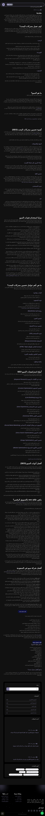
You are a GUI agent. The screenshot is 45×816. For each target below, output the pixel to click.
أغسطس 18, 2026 (32, 743)
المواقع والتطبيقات (4, 801)
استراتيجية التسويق (4, 796)
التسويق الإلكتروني (20, 769)
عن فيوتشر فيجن (18, 796)
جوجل (18, 672)
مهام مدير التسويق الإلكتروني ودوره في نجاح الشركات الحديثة (26, 759)
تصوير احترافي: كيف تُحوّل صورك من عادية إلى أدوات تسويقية (26, 746)
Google (21, 148)
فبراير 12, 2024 (37, 9)
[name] (3, 4)
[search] (7, 688)
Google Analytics (14, 269)
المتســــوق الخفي (5, 799)
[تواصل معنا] (10, 5)
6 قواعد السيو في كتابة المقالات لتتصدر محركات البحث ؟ (30, 308)
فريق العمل (19, 797)
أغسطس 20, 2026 (32, 730)
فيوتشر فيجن (38, 634)
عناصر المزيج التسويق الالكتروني (15, 774)
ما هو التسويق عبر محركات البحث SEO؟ (30, 118)
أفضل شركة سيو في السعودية (10, 571)
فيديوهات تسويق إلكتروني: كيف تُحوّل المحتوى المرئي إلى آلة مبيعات (24, 732)
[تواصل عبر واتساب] (42, 813)
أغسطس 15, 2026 (32, 757)
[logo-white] (35, 795)
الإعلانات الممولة (5, 797)
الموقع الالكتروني (39, 108)
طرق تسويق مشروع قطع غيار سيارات (30, 774)
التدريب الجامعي (18, 801)
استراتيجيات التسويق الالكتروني (31, 769)
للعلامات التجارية (35, 133)
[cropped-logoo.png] (39, 4)
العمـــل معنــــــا (18, 799)
